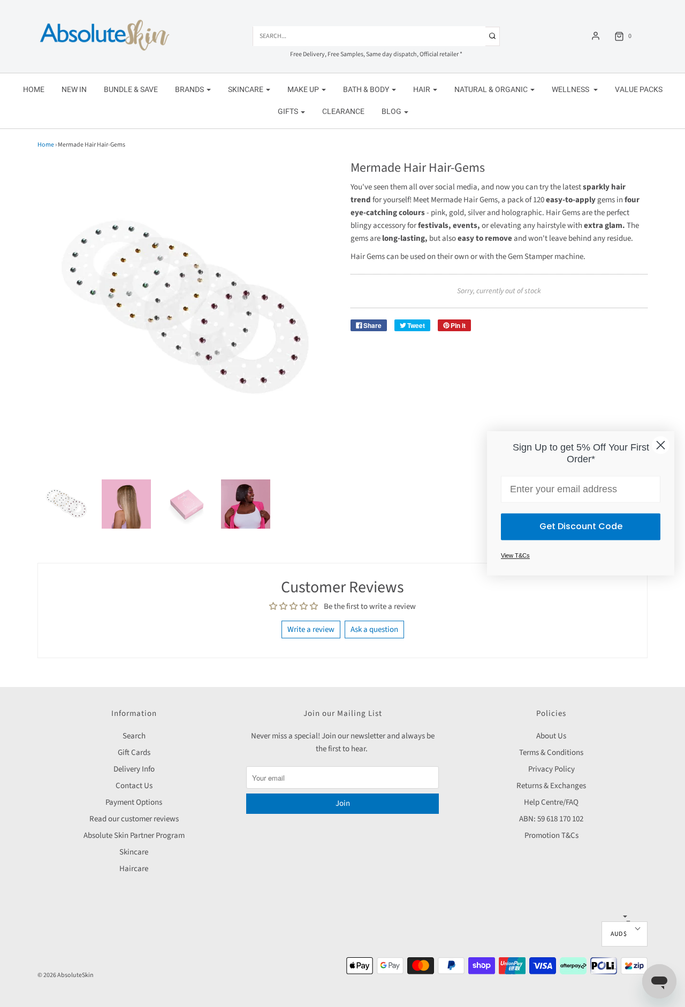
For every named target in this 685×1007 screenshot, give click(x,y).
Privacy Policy (551, 769)
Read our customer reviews (134, 819)
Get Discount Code (580, 527)
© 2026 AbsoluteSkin (65, 975)
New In (74, 89)
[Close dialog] (660, 445)
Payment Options (133, 802)
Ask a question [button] (374, 629)
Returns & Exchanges (551, 785)
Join (343, 803)
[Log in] (595, 36)
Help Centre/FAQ (551, 802)
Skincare (133, 852)
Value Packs (639, 89)
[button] (66, 504)
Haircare (133, 868)
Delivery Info (134, 769)
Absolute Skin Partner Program (134, 835)
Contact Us (134, 785)
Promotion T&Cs (551, 835)
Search (134, 736)
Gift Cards (134, 752)
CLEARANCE (343, 111)
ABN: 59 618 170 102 (551, 819)
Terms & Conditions (551, 752)
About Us (551, 736)
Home (33, 89)
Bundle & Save (131, 89)
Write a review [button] (310, 629)
